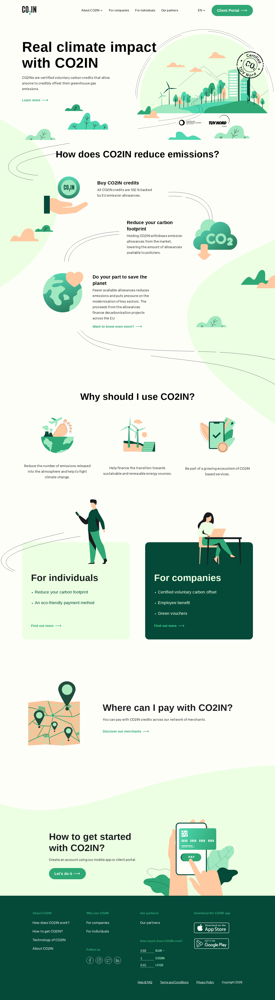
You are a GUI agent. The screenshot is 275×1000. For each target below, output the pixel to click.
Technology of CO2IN (49, 940)
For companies (119, 10)
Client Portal (228, 10)
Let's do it (63, 874)
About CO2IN (43, 949)
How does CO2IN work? (51, 923)
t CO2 (159, 965)
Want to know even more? (113, 326)
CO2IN (160, 958)
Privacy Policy (205, 982)
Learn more (31, 100)
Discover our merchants (122, 731)
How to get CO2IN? (48, 931)
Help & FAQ (145, 982)
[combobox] (160, 950)
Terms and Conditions (174, 982)
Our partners (169, 10)
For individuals (145, 10)
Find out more (42, 626)
